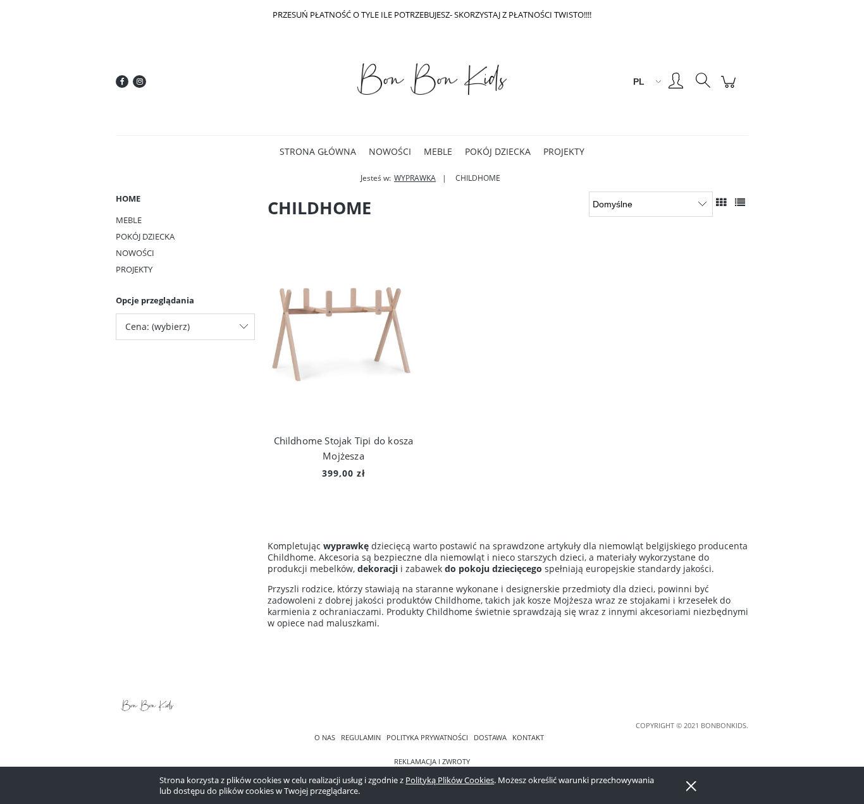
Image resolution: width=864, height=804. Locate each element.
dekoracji (377, 569)
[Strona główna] (432, 82)
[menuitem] (318, 151)
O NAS (324, 737)
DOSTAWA (490, 737)
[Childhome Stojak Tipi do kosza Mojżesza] (343, 338)
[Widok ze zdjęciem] (721, 202)
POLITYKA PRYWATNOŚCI (427, 737)
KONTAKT (528, 737)
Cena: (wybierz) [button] (157, 326)
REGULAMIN (361, 737)
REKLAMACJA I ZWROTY (432, 761)
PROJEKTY (134, 269)
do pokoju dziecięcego (493, 569)
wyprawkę (346, 546)
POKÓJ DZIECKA (145, 236)
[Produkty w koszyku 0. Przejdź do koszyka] (730, 88)
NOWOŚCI (135, 253)
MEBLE (129, 220)
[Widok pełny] (740, 202)
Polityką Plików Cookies (449, 780)
